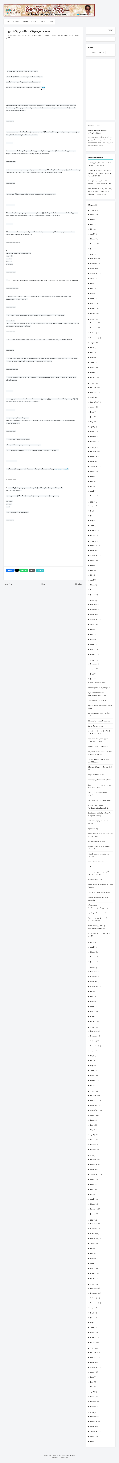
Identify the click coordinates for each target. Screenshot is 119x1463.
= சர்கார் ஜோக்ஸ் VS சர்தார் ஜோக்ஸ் (99, 688)
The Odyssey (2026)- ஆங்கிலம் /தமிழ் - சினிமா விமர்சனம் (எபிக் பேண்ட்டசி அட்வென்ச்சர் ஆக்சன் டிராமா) (100, 191)
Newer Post (8, 584)
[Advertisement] (43, 54)
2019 (92, 601)
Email (32, 570)
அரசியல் (42, 22)
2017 (92, 968)
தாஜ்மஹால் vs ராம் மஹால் (96, 775)
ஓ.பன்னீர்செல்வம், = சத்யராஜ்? (97, 700)
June (91, 224)
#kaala (43, 87)
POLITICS (47, 35)
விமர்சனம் (16, 22)
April (92, 234)
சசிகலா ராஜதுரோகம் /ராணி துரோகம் (99, 780)
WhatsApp (24, 570)
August (92, 214)
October (93, 269)
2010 (92, 1413)
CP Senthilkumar (63, 1458)
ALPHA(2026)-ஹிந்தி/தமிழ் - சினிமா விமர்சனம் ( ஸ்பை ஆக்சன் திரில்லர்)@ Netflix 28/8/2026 (100, 173)
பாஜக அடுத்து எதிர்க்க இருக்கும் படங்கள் (28, 31)
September (94, 273)
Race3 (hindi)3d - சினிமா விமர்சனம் (99, 800)
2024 (92, 319)
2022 (92, 448)
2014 (92, 1156)
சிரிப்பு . (72, 35)
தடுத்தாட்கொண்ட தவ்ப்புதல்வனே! (98, 746)
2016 (92, 1027)
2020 (92, 542)
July (91, 219)
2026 (92, 210)
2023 (92, 383)
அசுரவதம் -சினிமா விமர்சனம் (97, 683)
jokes (40, 35)
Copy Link (40, 570)
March (92, 239)
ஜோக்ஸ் (8, 38)
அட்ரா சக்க (58, 1455)
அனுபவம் (60, 35)
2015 (92, 1091)
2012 (92, 1284)
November (93, 264)
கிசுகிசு (33, 22)
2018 (92, 660)
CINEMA (27, 35)
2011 (92, 1348)
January (92, 249)
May (91, 229)
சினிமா (77, 35)
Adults (25, 22)
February (93, 244)
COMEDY (35, 35)
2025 (92, 255)
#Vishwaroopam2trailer (61, 469)
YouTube (101, 52)
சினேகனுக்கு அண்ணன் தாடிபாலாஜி (99, 721)
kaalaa (90, 867)
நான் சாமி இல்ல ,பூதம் (95, 879)
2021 (92, 502)
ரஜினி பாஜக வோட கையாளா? (97, 913)
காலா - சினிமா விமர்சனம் (96, 862)
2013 (92, 1220)
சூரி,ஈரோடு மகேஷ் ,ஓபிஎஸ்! (96, 841)
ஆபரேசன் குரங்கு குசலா (95, 726)
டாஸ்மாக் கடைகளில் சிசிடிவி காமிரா (99, 892)
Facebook (10, 570)
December (93, 259)
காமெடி (67, 35)
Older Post (78, 584)
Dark (110, 31)
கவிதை (51, 22)
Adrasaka (72, 1455)
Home (7, 22)
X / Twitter (92, 52)
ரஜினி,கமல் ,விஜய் (93, 828)
